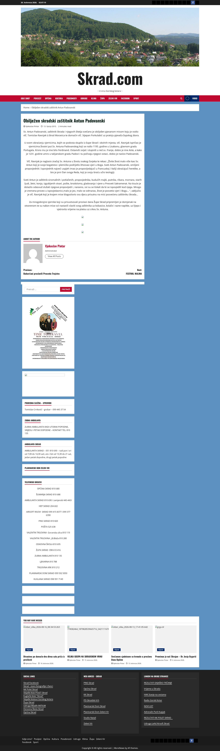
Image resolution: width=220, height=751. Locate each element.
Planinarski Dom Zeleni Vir (96, 711)
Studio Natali (90, 717)
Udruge (84, 98)
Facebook (125, 98)
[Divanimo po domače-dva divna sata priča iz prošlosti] (44, 639)
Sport (136, 98)
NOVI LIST (148, 706)
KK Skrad (88, 694)
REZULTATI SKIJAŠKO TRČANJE (158, 682)
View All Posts (54, 256)
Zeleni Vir (112, 98)
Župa (102, 98)
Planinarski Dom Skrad (94, 706)
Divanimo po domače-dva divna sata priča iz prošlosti (44, 658)
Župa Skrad (28, 702)
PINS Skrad (89, 682)
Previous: (41, 271)
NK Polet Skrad (30, 689)
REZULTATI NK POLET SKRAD (158, 717)
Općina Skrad (29, 712)
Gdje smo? (25, 98)
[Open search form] (181, 98)
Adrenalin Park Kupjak (154, 711)
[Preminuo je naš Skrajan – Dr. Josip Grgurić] (176, 639)
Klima (93, 98)
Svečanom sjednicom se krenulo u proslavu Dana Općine (131, 658)
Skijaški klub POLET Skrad (35, 692)
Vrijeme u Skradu (152, 688)
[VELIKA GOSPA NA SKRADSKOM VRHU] (88, 639)
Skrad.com (110, 78)
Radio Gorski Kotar (153, 700)
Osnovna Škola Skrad (33, 709)
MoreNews (119, 748)
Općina (48, 98)
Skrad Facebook (31, 682)
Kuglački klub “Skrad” (33, 696)
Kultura (59, 98)
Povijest (37, 98)
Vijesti (29, 650)
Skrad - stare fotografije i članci (38, 686)
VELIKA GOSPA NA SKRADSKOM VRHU (84, 656)
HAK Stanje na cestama (155, 694)
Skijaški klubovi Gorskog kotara (38, 699)
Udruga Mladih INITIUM (34, 705)
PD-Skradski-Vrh (91, 700)
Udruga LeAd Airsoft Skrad (157, 723)
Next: (134, 271)
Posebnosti (72, 98)
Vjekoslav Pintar (32, 126)
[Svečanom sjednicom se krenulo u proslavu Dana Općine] (132, 639)
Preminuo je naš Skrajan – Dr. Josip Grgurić (175, 656)
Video (194, 98)
